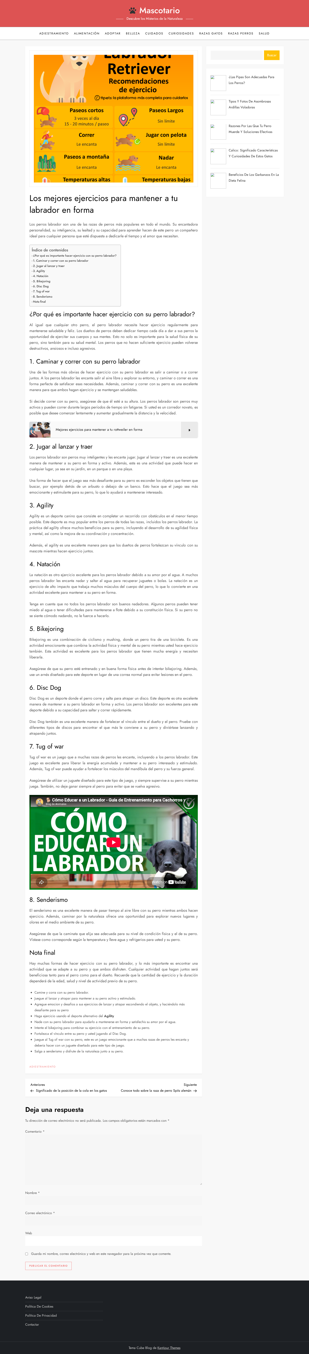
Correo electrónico (40, 1213)
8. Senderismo (42, 296)
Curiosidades (181, 33)
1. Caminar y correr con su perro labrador (60, 261)
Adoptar (113, 33)
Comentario (35, 1131)
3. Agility (39, 271)
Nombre (32, 1192)
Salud (264, 33)
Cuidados (154, 33)
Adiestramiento (54, 33)
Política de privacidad (41, 1315)
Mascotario (159, 10)
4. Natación (40, 276)
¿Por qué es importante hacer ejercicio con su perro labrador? (74, 255)
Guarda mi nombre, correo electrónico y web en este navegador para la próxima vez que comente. (101, 1253)
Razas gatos (211, 33)
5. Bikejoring (41, 281)
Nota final (39, 301)
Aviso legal (33, 1297)
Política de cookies (39, 1306)
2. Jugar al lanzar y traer (49, 266)
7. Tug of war (41, 291)
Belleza (133, 33)
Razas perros (241, 33)
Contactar (32, 1324)
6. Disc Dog (41, 286)
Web (28, 1233)
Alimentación (87, 33)
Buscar (271, 55)
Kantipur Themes (168, 1347)
